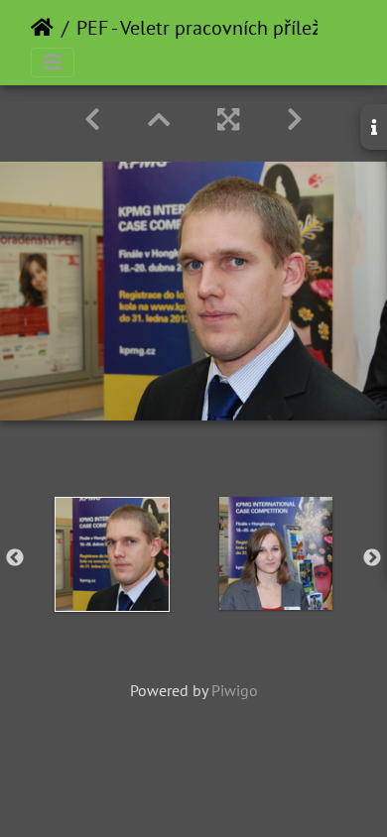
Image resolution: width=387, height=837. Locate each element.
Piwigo (234, 690)
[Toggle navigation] (52, 62)
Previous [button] (15, 558)
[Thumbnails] (159, 119)
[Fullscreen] (228, 119)
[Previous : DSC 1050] (92, 119)
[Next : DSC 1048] (294, 119)
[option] (112, 554)
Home (42, 28)
